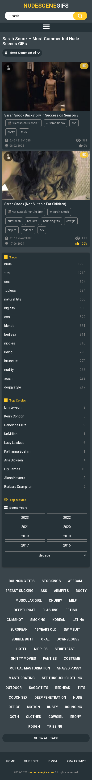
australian (14, 221)
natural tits (45, 299)
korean (58, 620)
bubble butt (23, 639)
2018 (67, 536)
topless (45, 290)
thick (24, 132)
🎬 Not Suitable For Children (25, 211)
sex (45, 282)
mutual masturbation (29, 668)
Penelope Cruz (45, 425)
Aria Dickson (45, 460)
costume (72, 658)
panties (50, 658)
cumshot (15, 620)
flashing (50, 610)
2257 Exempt (76, 761)
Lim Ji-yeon (45, 407)
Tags (13, 257)
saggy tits (38, 688)
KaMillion (45, 434)
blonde (45, 326)
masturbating (22, 678)
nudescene (46, 5)
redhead (28, 230)
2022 (67, 517)
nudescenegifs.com (41, 772)
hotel (21, 649)
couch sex (18, 697)
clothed (33, 717)
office (14, 707)
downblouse (68, 639)
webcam (75, 581)
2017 (25, 545)
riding (45, 352)
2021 (25, 527)
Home (10, 761)
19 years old (46, 629)
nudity (45, 370)
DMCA (52, 761)
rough (34, 726)
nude (45, 264)
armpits (61, 591)
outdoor (13, 688)
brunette (45, 361)
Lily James (45, 469)
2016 (67, 545)
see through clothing (62, 678)
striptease (64, 649)
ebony (75, 717)
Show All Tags (46, 738)
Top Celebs (17, 400)
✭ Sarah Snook (55, 123)
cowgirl (70, 221)
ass (45, 317)
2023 (25, 517)
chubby (55, 600)
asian (45, 378)
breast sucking (19, 591)
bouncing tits (51, 221)
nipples (45, 343)
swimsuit (72, 629)
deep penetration (50, 697)
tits (45, 273)
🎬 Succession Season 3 (23, 123)
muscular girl (29, 600)
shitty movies (23, 658)
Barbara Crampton (45, 487)
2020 (67, 527)
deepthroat (24, 610)
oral (45, 639)
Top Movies (17, 500)
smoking (37, 620)
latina (78, 620)
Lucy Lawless (45, 443)
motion (33, 707)
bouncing (73, 707)
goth (14, 717)
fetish (71, 610)
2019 (25, 536)
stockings (51, 581)
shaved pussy (69, 668)
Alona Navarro (45, 478)
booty (11, 132)
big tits (45, 308)
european (19, 629)
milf (73, 600)
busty (52, 707)
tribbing (54, 726)
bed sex (45, 334)
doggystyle (45, 387)
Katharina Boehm (45, 451)
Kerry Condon (45, 416)
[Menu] (46, 27)
